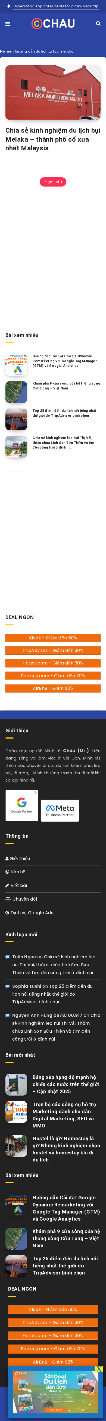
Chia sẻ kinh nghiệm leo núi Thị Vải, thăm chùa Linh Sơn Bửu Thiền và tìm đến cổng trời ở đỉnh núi (63, 442)
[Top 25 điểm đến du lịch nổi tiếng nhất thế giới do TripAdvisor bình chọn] (16, 419)
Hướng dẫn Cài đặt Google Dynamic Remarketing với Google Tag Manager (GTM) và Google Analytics (65, 361)
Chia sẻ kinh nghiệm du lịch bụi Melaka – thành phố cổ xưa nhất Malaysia (53, 139)
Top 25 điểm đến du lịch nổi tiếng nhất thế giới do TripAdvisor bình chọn (64, 413)
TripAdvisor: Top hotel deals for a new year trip (56, 6)
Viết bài (18, 885)
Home (5, 51)
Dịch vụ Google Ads (31, 913)
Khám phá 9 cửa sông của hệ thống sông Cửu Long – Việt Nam (66, 386)
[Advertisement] (53, 252)
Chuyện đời (24, 899)
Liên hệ (17, 872)
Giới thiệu (19, 858)
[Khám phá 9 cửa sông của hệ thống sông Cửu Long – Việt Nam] (16, 392)
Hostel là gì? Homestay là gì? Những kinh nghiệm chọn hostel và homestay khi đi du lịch (66, 1149)
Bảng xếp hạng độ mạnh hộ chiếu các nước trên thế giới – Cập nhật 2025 (66, 1084)
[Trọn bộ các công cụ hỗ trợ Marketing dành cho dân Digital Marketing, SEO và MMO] (16, 1112)
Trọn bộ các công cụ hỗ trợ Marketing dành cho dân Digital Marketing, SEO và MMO (64, 1115)
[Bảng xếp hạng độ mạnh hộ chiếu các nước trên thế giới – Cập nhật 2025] (16, 1085)
